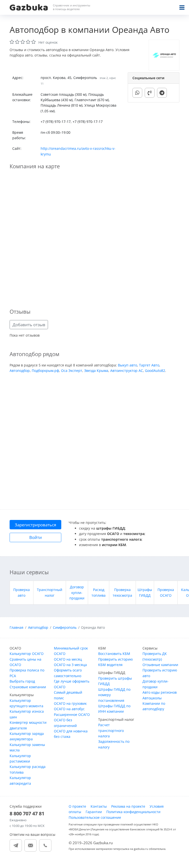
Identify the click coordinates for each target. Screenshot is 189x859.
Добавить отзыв (29, 324)
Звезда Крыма (96, 370)
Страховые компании (28, 687)
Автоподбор (20, 370)
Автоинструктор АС (126, 370)
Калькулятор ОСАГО (27, 653)
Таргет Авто (149, 365)
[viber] (150, 93)
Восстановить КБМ (114, 653)
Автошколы (152, 698)
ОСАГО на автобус (69, 708)
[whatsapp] (137, 93)
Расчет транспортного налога (111, 730)
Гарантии (94, 811)
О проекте (77, 806)
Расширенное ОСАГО (72, 714)
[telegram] (162, 93)
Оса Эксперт (71, 370)
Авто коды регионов (159, 692)
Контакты (99, 806)
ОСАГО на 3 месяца (70, 664)
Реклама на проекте (128, 806)
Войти (35, 537)
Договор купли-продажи (76, 592)
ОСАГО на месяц (68, 659)
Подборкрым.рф (45, 370)
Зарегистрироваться (35, 525)
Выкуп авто (127, 365)
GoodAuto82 (155, 370)
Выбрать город (22, 681)
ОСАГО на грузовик (70, 703)
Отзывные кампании (160, 664)
